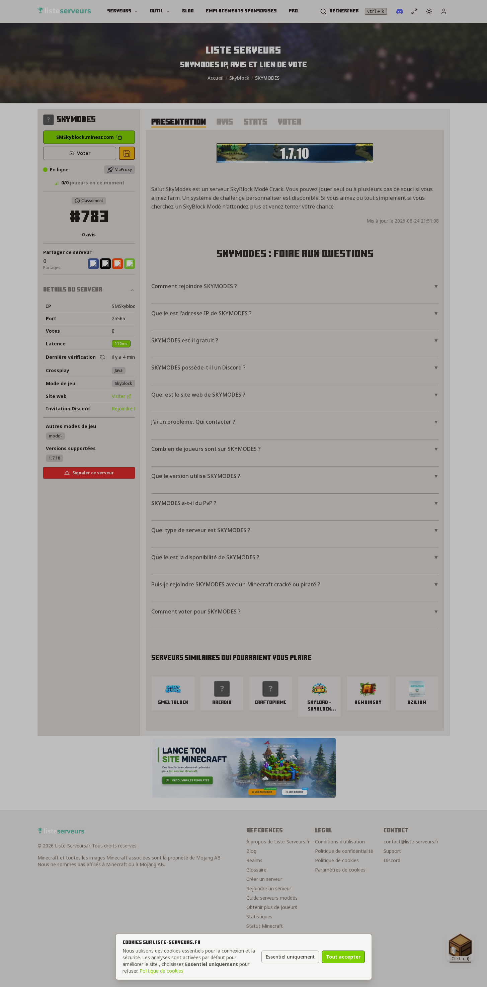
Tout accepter (343, 957)
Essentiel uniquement (290, 957)
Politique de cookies (161, 971)
